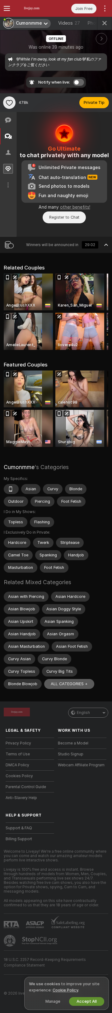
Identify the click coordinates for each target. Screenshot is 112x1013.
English (83, 712)
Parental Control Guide (26, 787)
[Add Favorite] (9, 102)
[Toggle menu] (7, 8)
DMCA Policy (17, 765)
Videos (69, 23)
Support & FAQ (19, 828)
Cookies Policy (19, 776)
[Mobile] (11, 489)
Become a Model (73, 743)
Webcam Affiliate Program (81, 765)
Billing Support (19, 839)
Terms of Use (18, 754)
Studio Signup (70, 754)
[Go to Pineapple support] (10, 941)
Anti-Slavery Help (21, 798)
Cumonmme (19, 467)
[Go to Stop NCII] (40, 940)
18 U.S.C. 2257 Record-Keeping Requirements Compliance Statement (45, 962)
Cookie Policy (65, 990)
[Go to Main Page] (35, 8)
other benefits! (75, 207)
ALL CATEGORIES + (69, 683)
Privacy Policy (18, 743)
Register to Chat (64, 217)
